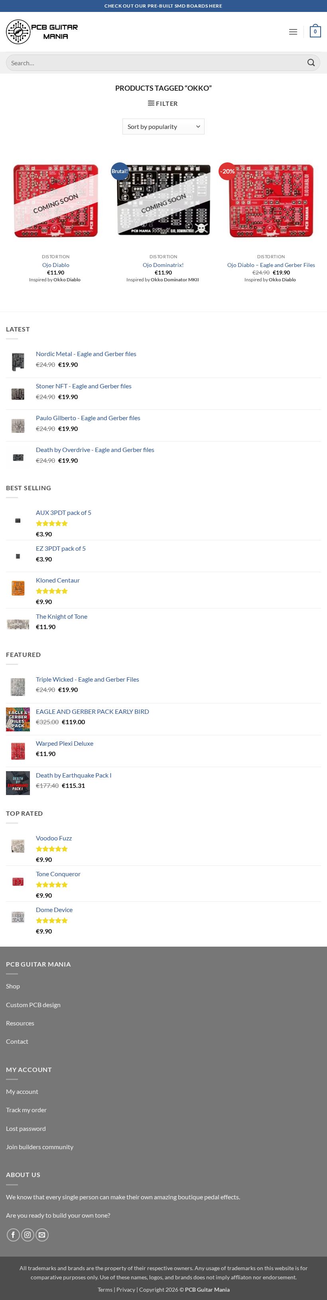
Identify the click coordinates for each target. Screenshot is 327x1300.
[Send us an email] (42, 1235)
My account (22, 1091)
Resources (20, 1023)
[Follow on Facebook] (13, 1235)
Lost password (26, 1128)
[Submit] (311, 62)
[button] (293, 31)
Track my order (26, 1109)
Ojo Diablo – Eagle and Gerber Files (271, 264)
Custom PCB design (33, 1004)
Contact (17, 1041)
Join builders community (39, 1146)
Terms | (106, 1289)
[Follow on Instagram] (27, 1235)
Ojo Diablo (55, 264)
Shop (13, 986)
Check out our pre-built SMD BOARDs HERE (163, 6)
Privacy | (127, 1289)
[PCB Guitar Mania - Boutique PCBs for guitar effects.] (42, 31)
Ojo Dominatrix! (163, 264)
